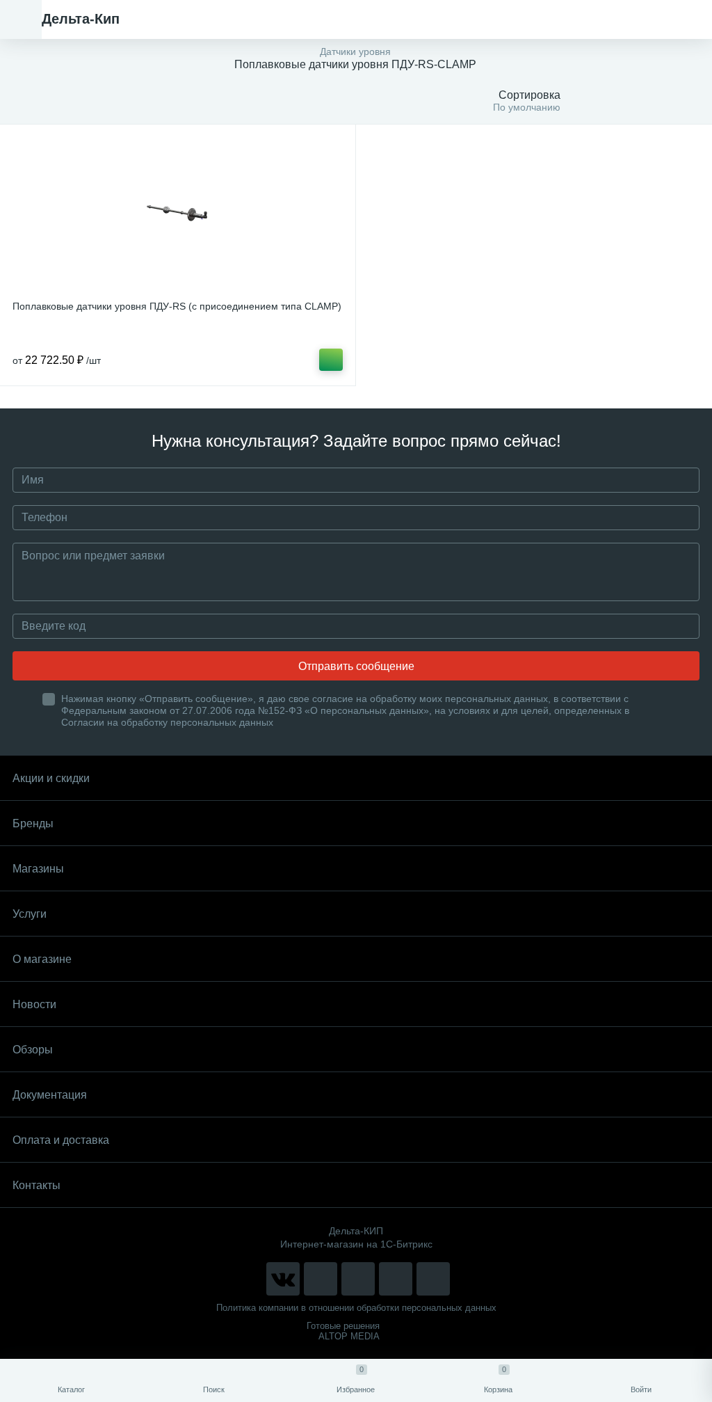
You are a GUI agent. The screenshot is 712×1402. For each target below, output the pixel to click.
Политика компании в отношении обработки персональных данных (356, 1308)
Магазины (38, 869)
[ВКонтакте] (283, 1279)
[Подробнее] (331, 360)
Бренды (33, 823)
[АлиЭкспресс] (320, 1279)
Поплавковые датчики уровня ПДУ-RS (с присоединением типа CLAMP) (177, 306)
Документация (50, 1095)
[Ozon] (433, 1279)
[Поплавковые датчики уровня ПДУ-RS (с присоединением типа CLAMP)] (178, 214)
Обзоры (33, 1050)
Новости (34, 1004)
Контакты (36, 1185)
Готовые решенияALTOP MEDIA (343, 1331)
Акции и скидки (51, 778)
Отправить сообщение (356, 666)
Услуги (30, 914)
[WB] (395, 1279)
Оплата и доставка (61, 1140)
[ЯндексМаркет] (358, 1279)
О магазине (42, 959)
